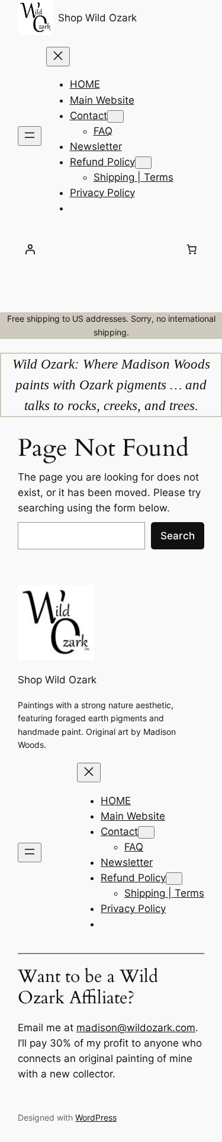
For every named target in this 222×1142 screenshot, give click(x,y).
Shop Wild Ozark (97, 18)
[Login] (30, 249)
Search (177, 536)
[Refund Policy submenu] (143, 162)
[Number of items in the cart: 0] (191, 249)
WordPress (96, 1117)
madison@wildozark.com (135, 1028)
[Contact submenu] (115, 116)
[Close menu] (58, 56)
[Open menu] (29, 136)
